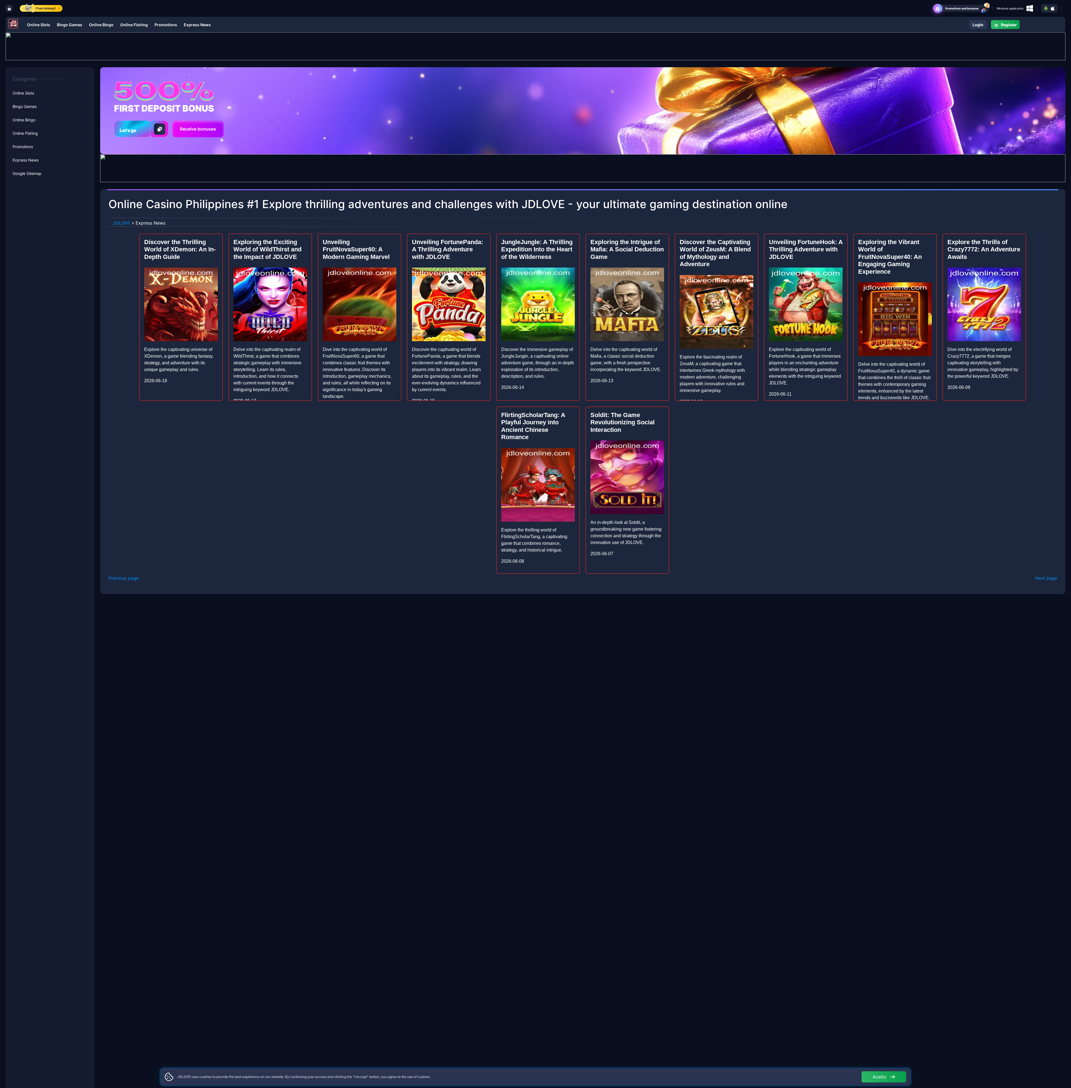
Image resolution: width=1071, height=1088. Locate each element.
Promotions (166, 24)
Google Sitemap (27, 173)
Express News (197, 24)
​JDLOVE (121, 223)
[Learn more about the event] (535, 46)
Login (978, 24)
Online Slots (38, 24)
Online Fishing (134, 24)
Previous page (123, 578)
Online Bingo (101, 24)
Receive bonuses (198, 129)
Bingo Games (69, 24)
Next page (1046, 578)
